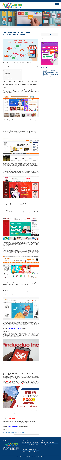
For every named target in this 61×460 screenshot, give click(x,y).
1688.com (6, 76)
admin (13, 37)
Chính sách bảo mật (32, 10)
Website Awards (6, 10)
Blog (23, 10)
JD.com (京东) (6, 75)
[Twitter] (58, 1)
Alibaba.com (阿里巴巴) (8, 73)
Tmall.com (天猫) (7, 74)
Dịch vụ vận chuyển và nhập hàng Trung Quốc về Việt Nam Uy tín (12, 78)
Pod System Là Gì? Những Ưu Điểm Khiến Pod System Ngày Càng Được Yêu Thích (26, 433)
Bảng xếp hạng (18, 10)
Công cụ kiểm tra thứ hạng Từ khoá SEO (15, 328)
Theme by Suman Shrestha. (41, 456)
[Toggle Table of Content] (20, 70)
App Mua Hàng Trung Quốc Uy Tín (13, 126)
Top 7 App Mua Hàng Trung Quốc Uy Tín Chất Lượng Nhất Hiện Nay (13, 432)
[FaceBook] (56, 1)
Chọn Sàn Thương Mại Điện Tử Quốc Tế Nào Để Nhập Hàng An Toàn (50, 73)
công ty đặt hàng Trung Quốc (13, 369)
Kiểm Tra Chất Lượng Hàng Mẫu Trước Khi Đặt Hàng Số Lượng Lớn (50, 71)
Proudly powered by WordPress (32, 456)
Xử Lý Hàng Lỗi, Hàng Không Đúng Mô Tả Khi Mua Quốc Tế (50, 69)
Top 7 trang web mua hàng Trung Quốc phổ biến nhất (11, 71)
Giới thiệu (12, 10)
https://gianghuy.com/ (11, 418)
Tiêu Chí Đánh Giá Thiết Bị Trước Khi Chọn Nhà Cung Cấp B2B (50, 75)
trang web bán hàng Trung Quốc (13, 426)
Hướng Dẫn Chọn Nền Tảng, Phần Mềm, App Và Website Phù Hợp (49, 77)
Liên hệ (26, 10)
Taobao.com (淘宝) (7, 72)
